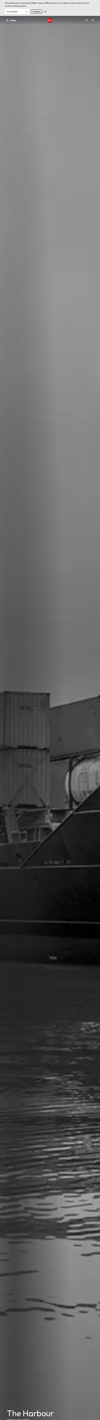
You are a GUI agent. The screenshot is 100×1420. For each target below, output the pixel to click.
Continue (36, 11)
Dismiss (45, 11)
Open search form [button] (86, 20)
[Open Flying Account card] (92, 20)
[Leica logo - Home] (50, 20)
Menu (13, 20)
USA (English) (12, 11)
